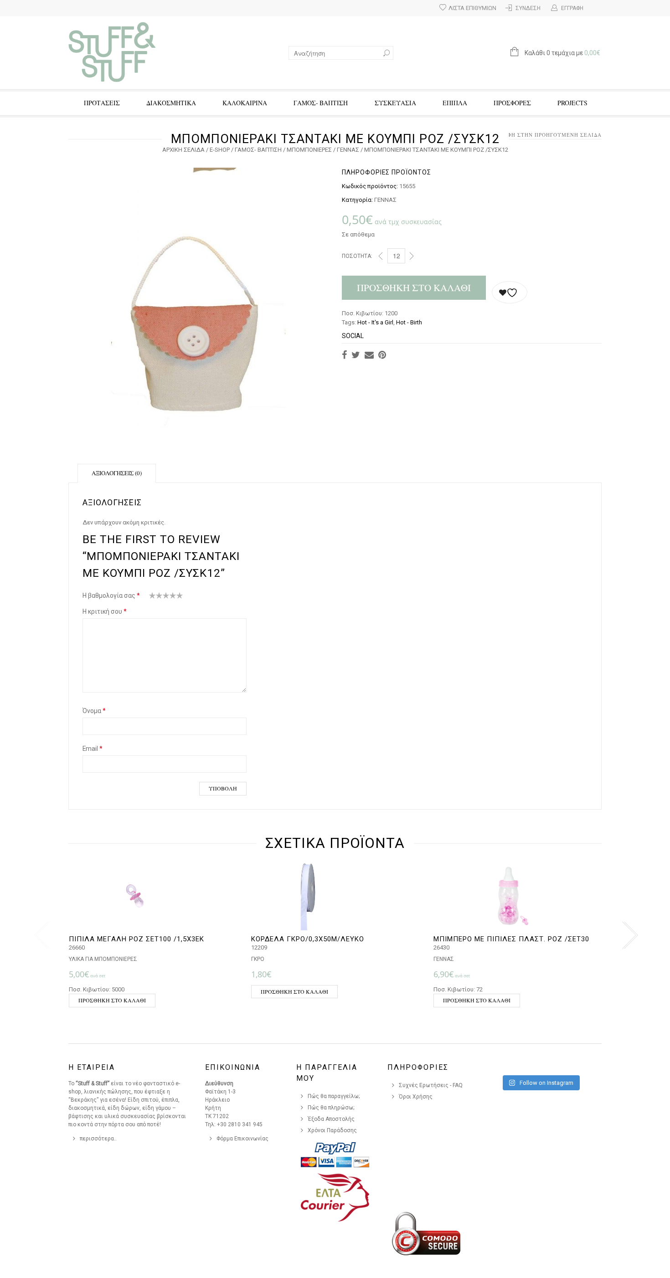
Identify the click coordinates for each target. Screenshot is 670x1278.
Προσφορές (512, 102)
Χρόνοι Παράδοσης (332, 1130)
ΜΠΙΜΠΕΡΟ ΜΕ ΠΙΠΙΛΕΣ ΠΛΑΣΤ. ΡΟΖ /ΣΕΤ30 (511, 939)
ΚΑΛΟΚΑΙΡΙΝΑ (244, 102)
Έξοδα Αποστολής (331, 1119)
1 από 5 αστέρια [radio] (152, 597)
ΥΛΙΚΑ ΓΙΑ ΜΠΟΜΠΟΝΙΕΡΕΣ (103, 959)
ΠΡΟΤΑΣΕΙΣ (102, 102)
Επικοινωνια (232, 1067)
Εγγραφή (572, 8)
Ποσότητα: (357, 256)
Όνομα (94, 710)
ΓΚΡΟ (257, 959)
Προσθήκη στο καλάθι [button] (112, 1000)
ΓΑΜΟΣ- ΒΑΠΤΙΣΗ (321, 102)
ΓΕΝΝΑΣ (348, 149)
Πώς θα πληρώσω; (331, 1107)
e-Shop (220, 149)
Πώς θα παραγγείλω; (334, 1096)
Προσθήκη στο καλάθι (414, 287)
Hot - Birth (409, 322)
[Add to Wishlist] (509, 292)
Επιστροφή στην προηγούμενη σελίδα (542, 134)
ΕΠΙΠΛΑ (455, 102)
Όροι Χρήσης (416, 1096)
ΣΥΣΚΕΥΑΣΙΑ (395, 102)
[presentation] (40, 935)
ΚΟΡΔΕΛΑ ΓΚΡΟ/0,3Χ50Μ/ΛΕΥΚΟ (307, 939)
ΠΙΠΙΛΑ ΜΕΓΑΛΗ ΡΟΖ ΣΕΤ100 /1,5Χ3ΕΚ (136, 939)
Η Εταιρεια (91, 1067)
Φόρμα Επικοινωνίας (242, 1138)
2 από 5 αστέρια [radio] (156, 597)
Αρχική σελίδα (183, 149)
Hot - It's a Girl (375, 322)
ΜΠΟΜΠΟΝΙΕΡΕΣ (309, 149)
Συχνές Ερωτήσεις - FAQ (431, 1085)
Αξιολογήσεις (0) (117, 473)
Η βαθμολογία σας (111, 595)
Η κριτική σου (104, 611)
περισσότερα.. (98, 1138)
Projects (572, 102)
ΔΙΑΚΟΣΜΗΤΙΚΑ (171, 102)
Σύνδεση (528, 8)
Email (92, 748)
